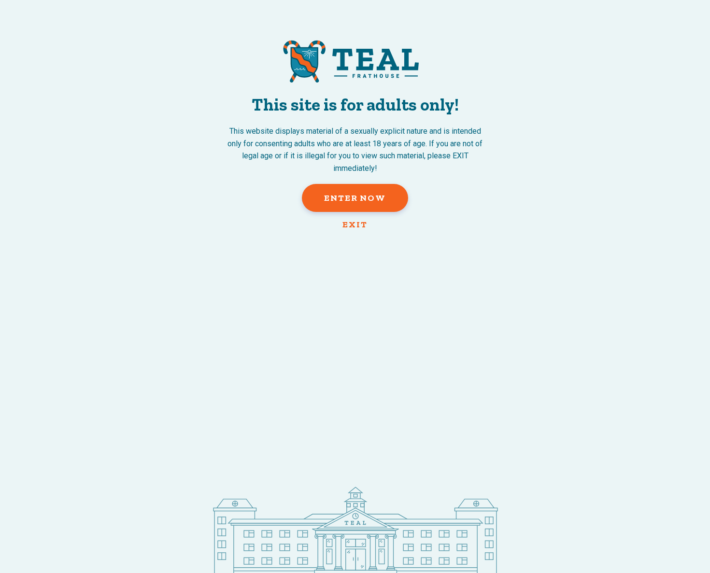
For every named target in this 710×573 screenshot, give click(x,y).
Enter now (354, 198)
